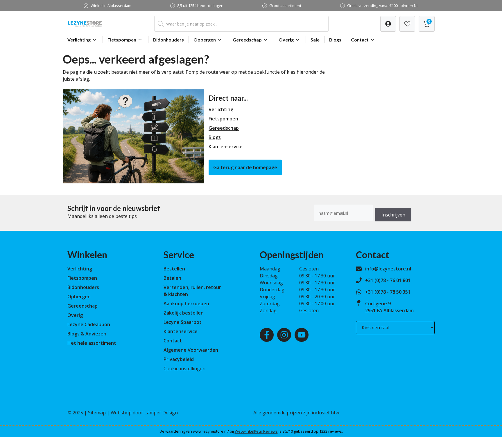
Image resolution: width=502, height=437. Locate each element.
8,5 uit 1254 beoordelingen (200, 5)
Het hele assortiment (91, 343)
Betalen (172, 278)
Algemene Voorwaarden (191, 350)
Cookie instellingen (184, 368)
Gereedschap (247, 39)
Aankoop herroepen (186, 303)
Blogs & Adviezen (86, 334)
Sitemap (97, 412)
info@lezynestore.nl (388, 269)
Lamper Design (161, 412)
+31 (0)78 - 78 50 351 (387, 292)
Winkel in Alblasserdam (111, 5)
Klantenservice (226, 146)
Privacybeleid (179, 359)
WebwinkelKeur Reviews (256, 431)
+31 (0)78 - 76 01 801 (387, 280)
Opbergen (204, 39)
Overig (286, 39)
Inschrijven (393, 215)
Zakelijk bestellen (184, 313)
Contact (360, 39)
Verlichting (79, 39)
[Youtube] (302, 335)
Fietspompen (121, 39)
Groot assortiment (285, 5)
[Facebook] (267, 335)
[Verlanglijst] (388, 24)
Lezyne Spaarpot (183, 322)
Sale (315, 39)
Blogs (335, 39)
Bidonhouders (168, 39)
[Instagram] (284, 335)
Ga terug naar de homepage (245, 167)
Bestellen (174, 269)
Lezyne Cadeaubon (88, 324)
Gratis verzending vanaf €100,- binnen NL (382, 5)
